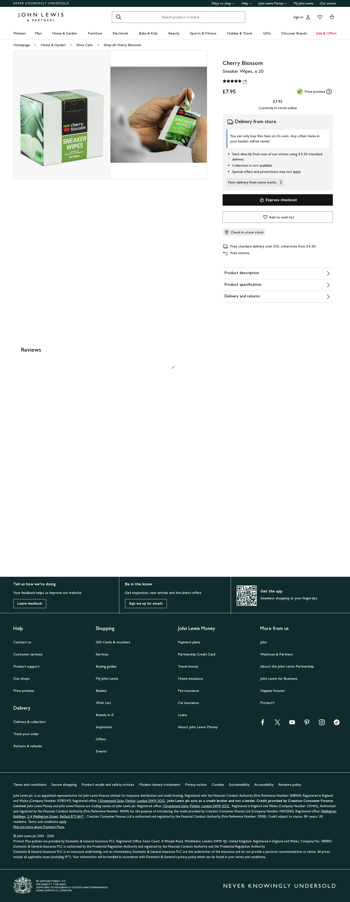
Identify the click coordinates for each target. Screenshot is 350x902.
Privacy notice (196, 775)
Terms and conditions (30, 775)
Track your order (26, 725)
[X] (277, 715)
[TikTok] (337, 715)
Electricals (120, 33)
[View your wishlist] (319, 17)
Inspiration (104, 718)
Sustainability (239, 775)
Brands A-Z (105, 705)
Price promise (23, 681)
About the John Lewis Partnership (287, 657)
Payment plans (189, 633)
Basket (101, 681)
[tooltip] (329, 91)
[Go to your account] (308, 17)
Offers (101, 730)
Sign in (298, 17)
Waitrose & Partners (276, 645)
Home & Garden (64, 33)
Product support (26, 657)
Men (38, 33)
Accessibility (264, 775)
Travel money (188, 657)
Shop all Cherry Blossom (122, 45)
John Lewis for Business (278, 669)
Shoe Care (84, 45)
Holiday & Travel (239, 33)
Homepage (21, 45)
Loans (182, 705)
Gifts (267, 33)
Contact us (22, 633)
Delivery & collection (29, 712)
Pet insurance (188, 681)
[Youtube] (292, 715)
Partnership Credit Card (196, 645)
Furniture (95, 33)
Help (245, 3)
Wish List (103, 693)
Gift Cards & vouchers (113, 633)
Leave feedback (29, 594)
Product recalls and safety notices (107, 775)
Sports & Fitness (203, 33)
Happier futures (272, 681)
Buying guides (106, 657)
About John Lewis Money (198, 718)
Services (102, 645)
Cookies (217, 775)
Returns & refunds (27, 737)
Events (101, 742)
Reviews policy (289, 775)
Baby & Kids (148, 33)
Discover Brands (294, 33)
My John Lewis (303, 3)
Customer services (28, 645)
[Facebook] (262, 715)
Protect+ (267, 693)
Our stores (328, 3)
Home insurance (190, 669)
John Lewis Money (271, 3)
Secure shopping (64, 775)
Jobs (263, 633)
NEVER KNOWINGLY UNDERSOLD (41, 3)
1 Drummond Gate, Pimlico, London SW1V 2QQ (132, 792)
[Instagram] (322, 715)
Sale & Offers (326, 33)
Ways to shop (221, 3)
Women (19, 33)
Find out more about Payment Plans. (39, 818)
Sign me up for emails (146, 594)
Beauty (174, 33)
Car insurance (188, 693)
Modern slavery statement (159, 775)
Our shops (21, 669)
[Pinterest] (307, 715)
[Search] (118, 17)
